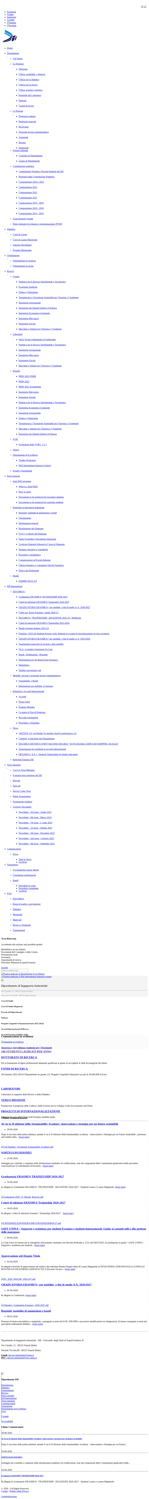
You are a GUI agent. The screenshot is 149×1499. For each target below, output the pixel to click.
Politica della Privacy (19, 1491)
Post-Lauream (7, 1395)
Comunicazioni (8, 1403)
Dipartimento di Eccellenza (13, 1409)
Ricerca (4, 1393)
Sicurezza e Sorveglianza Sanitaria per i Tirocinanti (26, 1047)
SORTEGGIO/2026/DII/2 (16, 1152)
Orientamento (7, 1390)
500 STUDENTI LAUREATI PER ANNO (26, 1051)
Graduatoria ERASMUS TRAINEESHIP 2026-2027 (32, 1176)
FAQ (3, 1411)
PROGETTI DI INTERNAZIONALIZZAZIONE (30, 1111)
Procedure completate (28, 888)
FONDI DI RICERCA (14, 1068)
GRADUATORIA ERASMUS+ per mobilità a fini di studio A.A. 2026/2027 (46, 1284)
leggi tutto (24, 1137)
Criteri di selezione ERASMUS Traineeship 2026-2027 (33, 1202)
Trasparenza (6, 1406)
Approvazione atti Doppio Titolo (20, 1255)
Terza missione (8, 1401)
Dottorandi (24, 148)
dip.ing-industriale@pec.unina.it (22, 1358)
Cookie (4, 1491)
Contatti (5, 1416)
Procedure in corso (27, 885)
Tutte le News (25, 859)
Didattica (5, 1388)
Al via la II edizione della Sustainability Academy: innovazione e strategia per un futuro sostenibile (59, 1123)
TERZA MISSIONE (13, 1100)
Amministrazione (9, 1496)
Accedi (4, 967)
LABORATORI (10, 1088)
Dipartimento (7, 1385)
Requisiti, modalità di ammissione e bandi (26, 1310)
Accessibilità (7, 1421)
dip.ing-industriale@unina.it (21, 1355)
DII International (9, 1398)
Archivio (23, 862)
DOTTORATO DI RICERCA (19, 1057)
